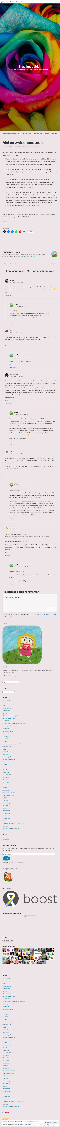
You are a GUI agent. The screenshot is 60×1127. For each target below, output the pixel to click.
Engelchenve (5, 733)
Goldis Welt (5, 751)
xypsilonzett (5, 826)
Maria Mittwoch (6, 782)
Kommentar (52, 609)
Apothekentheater (6, 708)
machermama (14, 374)
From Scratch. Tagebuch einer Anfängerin (12, 744)
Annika (4, 705)
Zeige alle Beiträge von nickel (28, 256)
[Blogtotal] (5, 1119)
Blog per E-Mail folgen (9, 845)
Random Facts (26, 133)
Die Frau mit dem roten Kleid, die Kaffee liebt (13, 723)
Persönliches (13, 146)
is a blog (4, 764)
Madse (12, 331)
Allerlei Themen (6, 700)
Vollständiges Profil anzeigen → (10, 676)
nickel (5, 146)
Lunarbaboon (5, 777)
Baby (47, 133)
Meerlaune (5, 787)
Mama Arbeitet (6, 780)
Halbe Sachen (5, 754)
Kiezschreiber (5, 772)
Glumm (4, 749)
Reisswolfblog (6, 805)
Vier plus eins (5, 821)
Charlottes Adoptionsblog (8, 718)
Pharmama (5, 800)
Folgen (6, 858)
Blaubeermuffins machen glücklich (11, 716)
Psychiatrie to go (6, 803)
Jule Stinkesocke (6, 767)
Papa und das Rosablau (8, 795)
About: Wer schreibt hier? (11, 133)
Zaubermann (13, 528)
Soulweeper (5, 816)
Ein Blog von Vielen (7, 731)
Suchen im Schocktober (9, 264)
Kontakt (53, 133)
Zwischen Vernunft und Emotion (10, 828)
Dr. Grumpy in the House (8, 726)
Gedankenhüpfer (6, 746)
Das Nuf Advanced (7, 721)
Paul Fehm (5, 798)
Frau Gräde (5, 739)
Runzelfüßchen (6, 810)
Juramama (5, 769)
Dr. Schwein (5, 728)
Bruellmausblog (30, 66)
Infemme (4, 762)
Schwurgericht (6, 813)
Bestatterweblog (6, 710)
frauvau (12, 280)
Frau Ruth (5, 741)
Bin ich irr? (5, 713)
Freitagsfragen (38, 133)
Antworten (8, 295)
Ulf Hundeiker (6, 818)
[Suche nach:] (10, 682)
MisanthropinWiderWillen (8, 792)
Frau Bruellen (5, 736)
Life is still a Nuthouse (8, 774)
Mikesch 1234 (6, 790)
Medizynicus (5, 785)
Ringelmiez (5, 808)
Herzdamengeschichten (8, 757)
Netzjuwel (53, 264)
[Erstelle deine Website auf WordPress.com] (30, 1)
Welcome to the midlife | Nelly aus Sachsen (13, 823)
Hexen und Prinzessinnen (8, 759)
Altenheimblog (6, 703)
